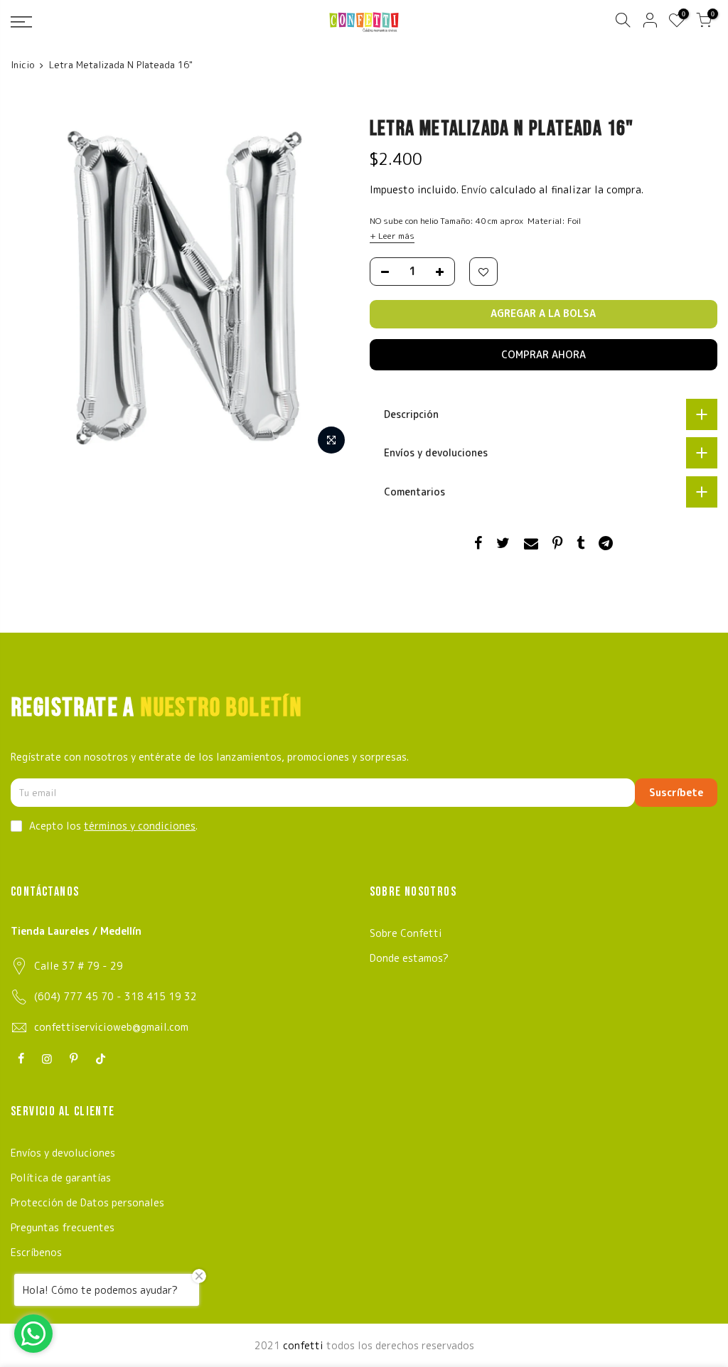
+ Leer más (392, 236)
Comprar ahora (543, 354)
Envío (475, 189)
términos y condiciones (140, 825)
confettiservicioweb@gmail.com (111, 1027)
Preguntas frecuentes (62, 1227)
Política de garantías (61, 1177)
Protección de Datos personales (87, 1202)
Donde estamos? (409, 958)
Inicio (22, 64)
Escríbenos (36, 1252)
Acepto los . (113, 825)
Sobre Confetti (406, 933)
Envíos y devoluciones (63, 1152)
